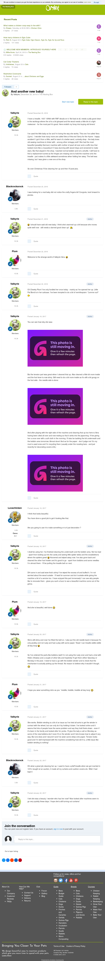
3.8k (16, 208)
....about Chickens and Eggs (33, 76)
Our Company (11, 892)
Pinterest (76, 880)
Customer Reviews (11, 897)
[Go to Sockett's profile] (99, 75)
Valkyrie (14, 112)
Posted (38, 113)
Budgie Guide (61, 894)
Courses (91, 886)
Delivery (27, 898)
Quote (36, 176)
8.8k (16, 530)
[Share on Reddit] (12, 860)
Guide (56, 886)
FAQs (9, 901)
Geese (78, 904)
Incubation (63, 925)
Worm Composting (63, 937)
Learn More (6, 956)
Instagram (56, 880)
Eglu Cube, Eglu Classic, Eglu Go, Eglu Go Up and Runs (43, 40)
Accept (96, 2)
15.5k (16, 273)
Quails (61, 931)
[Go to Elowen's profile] (99, 26)
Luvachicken (15, 508)
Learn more (87, 2)
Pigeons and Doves (80, 913)
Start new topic (68, 101)
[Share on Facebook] (8, 860)
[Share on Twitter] (4, 860)
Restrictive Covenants (12, 73)
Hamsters (62, 923)
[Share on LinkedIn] (16, 860)
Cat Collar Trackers (11, 61)
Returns (27, 900)
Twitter (61, 880)
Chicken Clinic (36, 28)
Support (27, 895)
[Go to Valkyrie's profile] (5, 92)
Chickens (62, 901)
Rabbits (62, 933)
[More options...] (98, 113)
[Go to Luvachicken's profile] (15, 517)
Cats (26, 64)
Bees (61, 890)
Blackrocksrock (14, 186)
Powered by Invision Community (52, 960)
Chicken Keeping (96, 892)
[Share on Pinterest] (20, 860)
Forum (44, 890)
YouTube (71, 880)
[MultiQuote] (29, 176)
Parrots (62, 928)
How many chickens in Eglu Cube (16, 37)
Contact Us (28, 892)
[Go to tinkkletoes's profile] (99, 63)
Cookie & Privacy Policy (75, 946)
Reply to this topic (90, 101)
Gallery (44, 893)
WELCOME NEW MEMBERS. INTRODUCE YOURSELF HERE (32, 49)
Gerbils (61, 917)
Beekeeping (98, 901)
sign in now (58, 829)
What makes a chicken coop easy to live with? (21, 25)
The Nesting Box (34, 52)
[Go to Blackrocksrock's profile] (15, 195)
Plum (15, 251)
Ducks (61, 906)
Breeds (74, 886)
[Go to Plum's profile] (15, 260)
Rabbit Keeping (96, 897)
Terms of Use (59, 946)
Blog (43, 896)
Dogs (61, 904)
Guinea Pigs (64, 920)
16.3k (16, 135)
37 (82, 49)
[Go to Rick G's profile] (99, 38)
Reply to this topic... (26, 839)
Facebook (66, 880)
